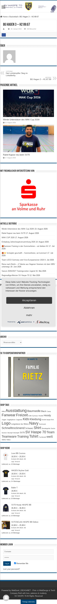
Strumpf (10, 433)
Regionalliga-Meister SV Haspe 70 (15, 275)
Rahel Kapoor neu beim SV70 (16, 155)
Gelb (30, 416)
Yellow (8, 440)
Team (51, 432)
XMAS (4, 440)
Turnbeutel (42, 437)
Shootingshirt (46, 428)
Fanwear (8, 415)
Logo (6, 423)
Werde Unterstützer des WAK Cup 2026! (21, 119)
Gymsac (35, 416)
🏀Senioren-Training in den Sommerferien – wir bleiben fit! (25, 246)
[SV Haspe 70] (28, 6)
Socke (53, 428)
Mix (22, 424)
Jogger (4, 419)
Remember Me (22, 563)
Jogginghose (11, 419)
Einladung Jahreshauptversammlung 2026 (18, 242)
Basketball (13, 17)
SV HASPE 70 (20, 596)
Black (43, 411)
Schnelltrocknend (13, 428)
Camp (49, 411)
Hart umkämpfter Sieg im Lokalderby (17, 73)
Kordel (44, 419)
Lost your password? (11, 569)
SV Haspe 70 (35, 432)
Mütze (26, 424)
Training (23, 436)
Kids (26, 419)
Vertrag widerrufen (28, 602)
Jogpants (19, 419)
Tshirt (33, 436)
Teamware (9, 436)
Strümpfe (16, 433)
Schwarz (29, 428)
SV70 (22, 432)
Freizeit (22, 415)
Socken (4, 433)
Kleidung (35, 419)
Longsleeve (15, 424)
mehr (29, 315)
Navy (33, 423)
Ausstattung (16, 410)
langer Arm (50, 419)
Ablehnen (29, 307)
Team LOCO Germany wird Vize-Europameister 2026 (23, 260)
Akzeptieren (29, 300)
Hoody (47, 415)
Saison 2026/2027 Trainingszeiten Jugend (18, 271)
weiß (50, 436)
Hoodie (40, 416)
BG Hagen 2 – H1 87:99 (40, 78)
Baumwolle (34, 410)
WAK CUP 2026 (8, 237)
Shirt (37, 428)
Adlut (3, 411)
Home (5, 17)
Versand (17, 461)
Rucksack (42, 424)
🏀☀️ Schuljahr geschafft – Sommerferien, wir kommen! (24, 253)
